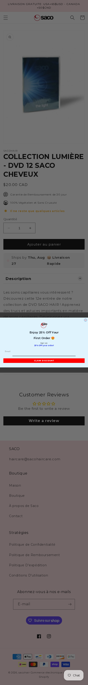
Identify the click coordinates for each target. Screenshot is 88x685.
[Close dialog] (85, 320)
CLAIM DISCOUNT (44, 360)
